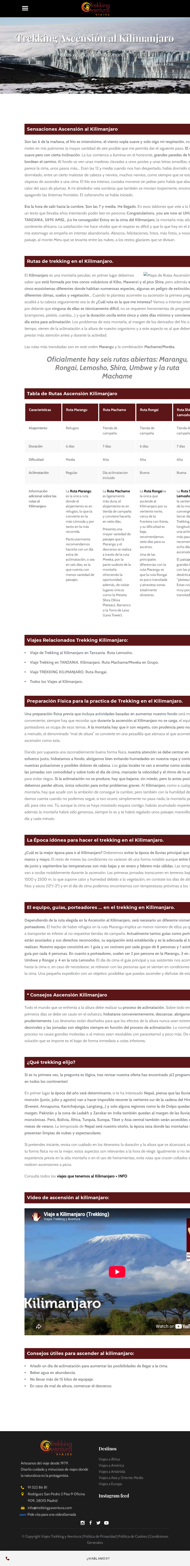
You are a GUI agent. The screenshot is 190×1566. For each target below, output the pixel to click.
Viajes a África (109, 1459)
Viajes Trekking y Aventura (61, 1536)
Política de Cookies (132, 1536)
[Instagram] (82, 1523)
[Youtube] (106, 1523)
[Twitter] (98, 1523)
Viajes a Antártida (112, 1471)
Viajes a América (111, 1465)
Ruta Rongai (149, 410)
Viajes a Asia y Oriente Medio (121, 1478)
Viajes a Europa (110, 1484)
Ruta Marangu (76, 410)
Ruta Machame (114, 410)
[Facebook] (90, 1523)
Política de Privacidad (99, 1536)
